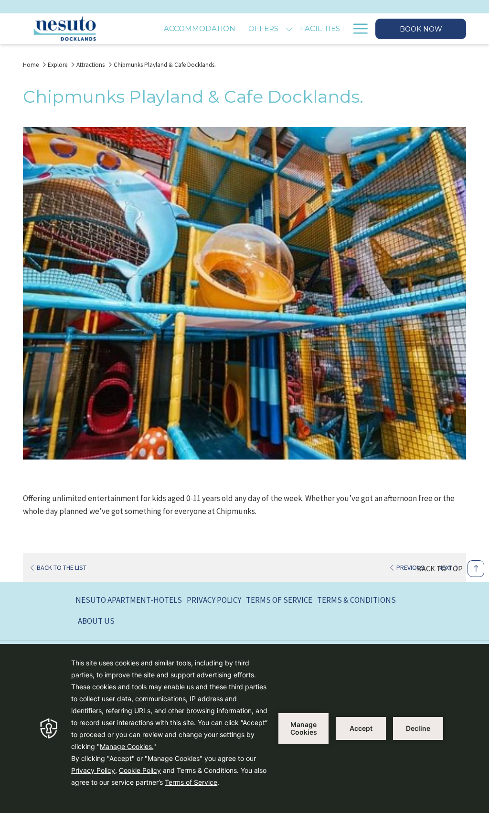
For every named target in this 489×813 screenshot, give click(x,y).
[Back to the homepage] (65, 28)
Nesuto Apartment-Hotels (128, 600)
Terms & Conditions (356, 600)
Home (31, 65)
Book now (421, 29)
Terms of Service (279, 600)
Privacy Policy (214, 600)
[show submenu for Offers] (289, 28)
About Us (96, 621)
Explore (57, 65)
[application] (244, 728)
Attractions (90, 65)
